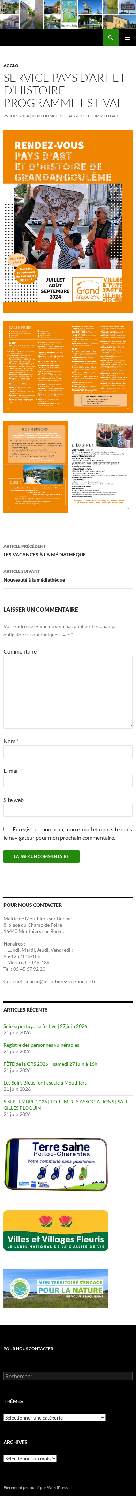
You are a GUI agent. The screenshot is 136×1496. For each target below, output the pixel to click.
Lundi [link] (13, 950)
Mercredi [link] (17, 962)
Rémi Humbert (47, 115)
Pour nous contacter (28, 1348)
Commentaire (20, 651)
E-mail (12, 770)
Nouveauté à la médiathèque (34, 576)
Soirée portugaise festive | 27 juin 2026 (45, 1026)
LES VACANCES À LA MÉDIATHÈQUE (44, 550)
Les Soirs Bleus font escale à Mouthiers (45, 1083)
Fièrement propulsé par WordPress (35, 1487)
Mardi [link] (28, 950)
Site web (13, 799)
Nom (10, 741)
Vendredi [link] (60, 950)
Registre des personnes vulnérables (41, 1045)
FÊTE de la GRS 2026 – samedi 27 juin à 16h (50, 1064)
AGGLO (10, 65)
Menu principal (127, 37)
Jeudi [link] (42, 950)
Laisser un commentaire (93, 115)
